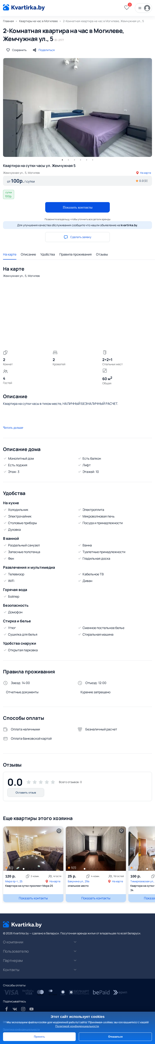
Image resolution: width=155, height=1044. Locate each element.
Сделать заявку (80, 237)
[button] (58, 851)
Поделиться (47, 50)
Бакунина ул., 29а (78, 881)
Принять (39, 1036)
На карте (145, 173)
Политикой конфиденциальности (77, 1026)
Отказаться (115, 1036)
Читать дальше (13, 427)
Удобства (47, 254)
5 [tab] (87, 160)
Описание (28, 254)
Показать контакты (77, 207)
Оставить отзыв (26, 792)
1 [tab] (62, 160)
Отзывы (102, 254)
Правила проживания (75, 254)
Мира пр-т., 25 (14, 881)
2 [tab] (68, 160)
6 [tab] (93, 160)
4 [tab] (81, 160)
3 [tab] (74, 160)
